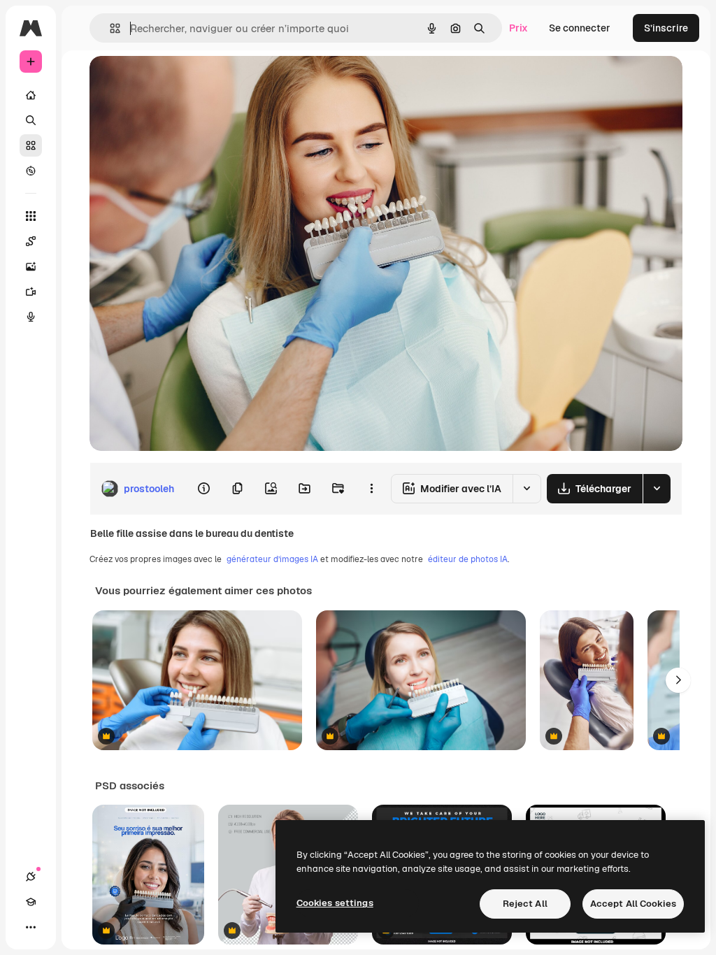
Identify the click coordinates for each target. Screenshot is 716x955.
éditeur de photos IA (468, 559)
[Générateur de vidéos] (31, 291)
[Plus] (31, 927)
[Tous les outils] (31, 216)
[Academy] (31, 902)
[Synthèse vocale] (31, 317)
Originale (181, 82)
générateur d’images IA (272, 559)
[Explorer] (31, 170)
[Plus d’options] (371, 489)
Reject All (525, 904)
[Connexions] (31, 877)
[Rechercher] (31, 120)
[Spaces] (31, 241)
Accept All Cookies (633, 904)
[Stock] (31, 145)
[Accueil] (31, 95)
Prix (518, 28)
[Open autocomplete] (109, 28)
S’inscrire (666, 28)
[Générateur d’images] (31, 266)
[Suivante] (678, 680)
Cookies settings (334, 903)
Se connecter (579, 28)
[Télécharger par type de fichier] (657, 488)
